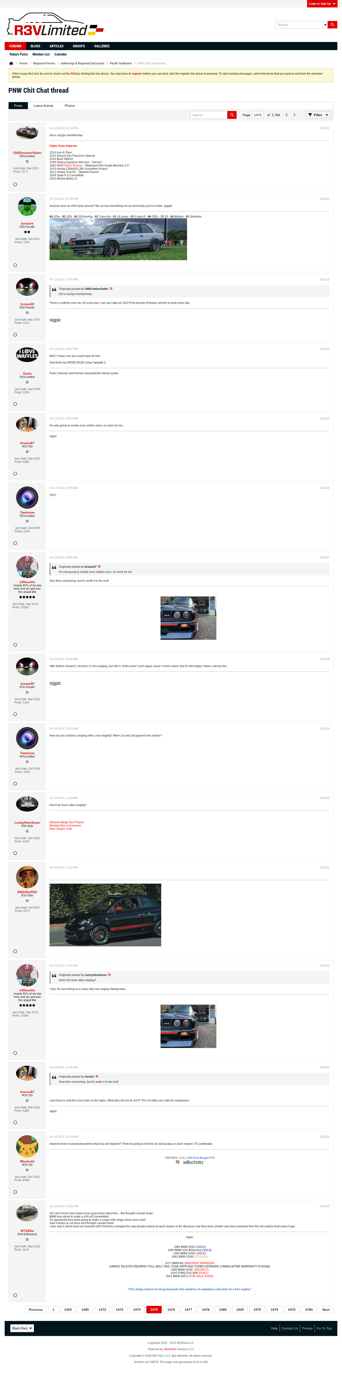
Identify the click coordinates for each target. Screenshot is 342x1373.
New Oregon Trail (61, 828)
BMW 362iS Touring (69, 165)
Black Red (19, 1328)
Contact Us (290, 1328)
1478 (205, 1309)
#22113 (325, 279)
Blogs (35, 46)
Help (274, 1328)
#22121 (325, 867)
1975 (274, 1309)
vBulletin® (170, 1349)
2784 (309, 1309)
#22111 (325, 128)
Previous (36, 1309)
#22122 (325, 965)
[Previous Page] (286, 115)
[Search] (332, 24)
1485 (223, 1309)
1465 (85, 1309)
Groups (79, 46)
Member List (41, 54)
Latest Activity (44, 105)
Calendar (60, 54)
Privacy (307, 1328)
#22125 (325, 1206)
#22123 (325, 1067)
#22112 (325, 199)
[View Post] (111, 289)
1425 (68, 1309)
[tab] (18, 105)
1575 (257, 1309)
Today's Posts (18, 54)
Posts (18, 105)
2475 (291, 1309)
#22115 (325, 418)
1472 (102, 1309)
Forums (15, 46)
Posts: (17, 171)
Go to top (324, 1328)
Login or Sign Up (320, 3)
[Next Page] (294, 115)
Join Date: (19, 168)
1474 (137, 1309)
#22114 (325, 349)
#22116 (325, 488)
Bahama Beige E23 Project (67, 822)
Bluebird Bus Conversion (65, 825)
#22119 (325, 728)
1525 (240, 1309)
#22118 (325, 659)
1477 (188, 1309)
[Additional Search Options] (325, 24)
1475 (154, 1309)
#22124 (325, 1136)
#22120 (325, 798)
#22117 (325, 557)
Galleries (102, 46)
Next (326, 1309)
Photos (70, 105)
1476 (171, 1309)
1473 (119, 1309)
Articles (57, 46)
